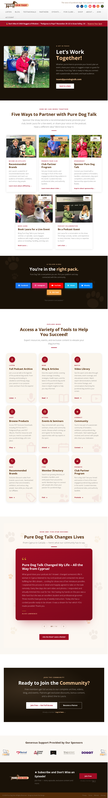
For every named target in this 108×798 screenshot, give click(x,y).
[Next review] (63, 626)
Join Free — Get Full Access (42, 705)
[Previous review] (44, 626)
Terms (90, 795)
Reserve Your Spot (95, 24)
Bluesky (87, 285)
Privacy (84, 795)
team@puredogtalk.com (69, 79)
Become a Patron (70, 705)
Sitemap (103, 795)
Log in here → (60, 712)
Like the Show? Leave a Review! (54, 637)
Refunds (96, 795)
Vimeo (72, 285)
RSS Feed (55, 292)
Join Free (88, 776)
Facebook (24, 285)
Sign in (94, 781)
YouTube (57, 285)
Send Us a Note (65, 86)
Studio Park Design (39, 795)
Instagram (41, 285)
